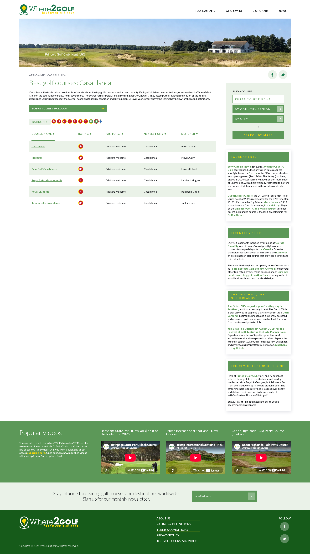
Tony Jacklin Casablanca (45, 202)
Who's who (234, 10)
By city (241, 118)
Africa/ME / (37, 75)
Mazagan (36, 157)
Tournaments (205, 10)
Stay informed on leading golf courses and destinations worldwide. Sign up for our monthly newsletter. (116, 496)
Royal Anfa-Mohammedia (46, 180)
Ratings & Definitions (173, 524)
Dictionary (261, 10)
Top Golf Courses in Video (176, 541)
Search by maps (258, 135)
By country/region (253, 109)
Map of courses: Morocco (49, 108)
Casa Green (38, 146)
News (283, 10)
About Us (163, 518)
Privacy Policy (167, 535)
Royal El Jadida (40, 191)
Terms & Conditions (172, 529)
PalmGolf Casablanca (44, 168)
